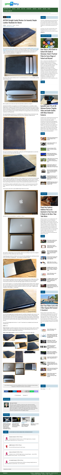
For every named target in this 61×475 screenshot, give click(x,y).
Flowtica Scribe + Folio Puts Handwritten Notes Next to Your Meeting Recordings (52, 246)
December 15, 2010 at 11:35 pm (17, 436)
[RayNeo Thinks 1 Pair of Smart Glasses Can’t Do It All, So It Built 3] (43, 264)
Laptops (14, 25)
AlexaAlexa (10, 436)
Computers (34, 8)
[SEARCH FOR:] (52, 13)
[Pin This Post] (19, 391)
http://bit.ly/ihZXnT (21, 463)
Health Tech (23, 8)
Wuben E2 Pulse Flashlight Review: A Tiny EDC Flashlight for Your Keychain (52, 138)
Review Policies (43, 473)
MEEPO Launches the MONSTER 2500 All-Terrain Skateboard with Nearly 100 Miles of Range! (52, 352)
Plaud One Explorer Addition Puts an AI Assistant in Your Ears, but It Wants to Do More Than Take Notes (49, 211)
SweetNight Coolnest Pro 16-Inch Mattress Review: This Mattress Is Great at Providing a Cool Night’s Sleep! (52, 269)
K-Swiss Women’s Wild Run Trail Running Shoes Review (52, 143)
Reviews (32, 422)
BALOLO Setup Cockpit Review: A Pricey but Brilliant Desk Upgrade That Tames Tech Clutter (52, 154)
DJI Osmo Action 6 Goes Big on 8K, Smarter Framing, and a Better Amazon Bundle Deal (52, 257)
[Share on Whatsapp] (32, 391)
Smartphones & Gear (7, 8)
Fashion (49, 8)
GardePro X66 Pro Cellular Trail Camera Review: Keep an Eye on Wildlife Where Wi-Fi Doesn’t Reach (52, 165)
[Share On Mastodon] (36, 391)
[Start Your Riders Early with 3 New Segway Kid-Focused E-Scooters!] (49, 303)
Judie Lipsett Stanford (10, 26)
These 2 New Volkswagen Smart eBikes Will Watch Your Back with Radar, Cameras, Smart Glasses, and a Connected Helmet (52, 286)
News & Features (5, 422)
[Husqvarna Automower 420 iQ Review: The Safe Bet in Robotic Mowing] (43, 150)
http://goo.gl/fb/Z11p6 (19, 440)
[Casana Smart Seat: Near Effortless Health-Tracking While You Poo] (43, 359)
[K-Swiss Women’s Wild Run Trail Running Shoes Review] (43, 145)
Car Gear (18, 8)
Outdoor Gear (29, 8)
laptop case (11, 452)
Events (13, 422)
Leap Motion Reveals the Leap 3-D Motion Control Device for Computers (25, 425)
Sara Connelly (11, 460)
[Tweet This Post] (10, 391)
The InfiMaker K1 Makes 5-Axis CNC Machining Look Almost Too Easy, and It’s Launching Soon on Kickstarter (52, 280)
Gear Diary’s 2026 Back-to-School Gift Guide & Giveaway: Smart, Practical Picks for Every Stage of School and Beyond (49, 53)
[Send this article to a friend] (23, 391)
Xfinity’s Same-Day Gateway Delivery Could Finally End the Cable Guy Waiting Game (52, 369)
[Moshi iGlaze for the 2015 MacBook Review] (32, 421)
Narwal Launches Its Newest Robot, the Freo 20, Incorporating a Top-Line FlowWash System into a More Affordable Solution (52, 336)
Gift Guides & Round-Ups (8, 11)
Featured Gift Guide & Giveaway (46, 35)
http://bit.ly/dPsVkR (21, 455)
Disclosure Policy (48, 473)
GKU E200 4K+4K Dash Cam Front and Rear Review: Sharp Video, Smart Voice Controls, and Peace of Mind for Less (52, 177)
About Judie (32, 473)
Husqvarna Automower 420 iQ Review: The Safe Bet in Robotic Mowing (52, 149)
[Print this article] (27, 391)
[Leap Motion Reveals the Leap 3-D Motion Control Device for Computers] (26, 420)
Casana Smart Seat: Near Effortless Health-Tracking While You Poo (52, 357)
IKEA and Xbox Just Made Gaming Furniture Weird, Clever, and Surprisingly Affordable (52, 241)
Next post (24, 395)
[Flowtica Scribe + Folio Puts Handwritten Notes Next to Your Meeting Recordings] (43, 247)
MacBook (17, 25)
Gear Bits (23, 422)
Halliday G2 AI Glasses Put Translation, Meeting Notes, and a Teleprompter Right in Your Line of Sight (52, 364)
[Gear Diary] (11, 4)
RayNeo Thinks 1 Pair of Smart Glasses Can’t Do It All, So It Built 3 (52, 262)
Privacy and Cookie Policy (54, 473)
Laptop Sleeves (9, 25)
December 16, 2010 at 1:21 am (17, 452)
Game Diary (39, 8)
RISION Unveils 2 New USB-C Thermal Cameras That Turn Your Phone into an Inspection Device (52, 341)
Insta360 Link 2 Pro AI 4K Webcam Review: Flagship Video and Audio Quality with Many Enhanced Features (48, 110)
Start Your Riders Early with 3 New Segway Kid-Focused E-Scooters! (49, 307)
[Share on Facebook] (6, 391)
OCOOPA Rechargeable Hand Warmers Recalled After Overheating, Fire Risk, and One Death (51, 347)
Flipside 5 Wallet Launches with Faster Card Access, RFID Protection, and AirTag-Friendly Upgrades (51, 375)
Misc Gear (44, 8)
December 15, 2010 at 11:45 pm (16, 445)
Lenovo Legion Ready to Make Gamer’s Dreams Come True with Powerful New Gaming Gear (16, 425)
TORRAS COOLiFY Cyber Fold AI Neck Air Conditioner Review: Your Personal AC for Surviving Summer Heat (52, 160)
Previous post (18, 395)
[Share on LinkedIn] (15, 391)
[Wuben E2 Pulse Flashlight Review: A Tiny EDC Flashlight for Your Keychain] (43, 139)
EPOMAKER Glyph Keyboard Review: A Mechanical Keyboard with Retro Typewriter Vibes (52, 183)
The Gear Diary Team (37, 473)
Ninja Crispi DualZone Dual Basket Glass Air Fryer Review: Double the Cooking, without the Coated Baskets (52, 171)
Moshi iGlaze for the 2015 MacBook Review (35, 424)
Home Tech (13, 8)
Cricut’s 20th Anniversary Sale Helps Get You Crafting (51, 274)
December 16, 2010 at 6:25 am (18, 460)
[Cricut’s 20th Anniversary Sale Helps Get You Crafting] (43, 275)
